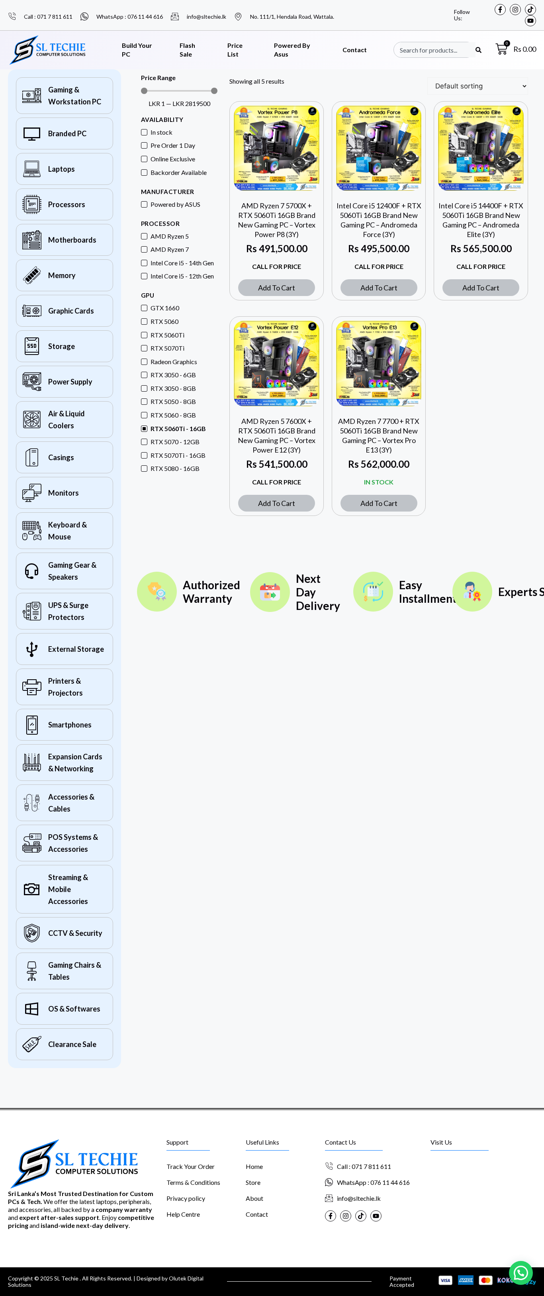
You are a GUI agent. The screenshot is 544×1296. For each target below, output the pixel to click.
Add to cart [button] (276, 287)
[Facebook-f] (500, 9)
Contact (354, 49)
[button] (521, 1273)
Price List (235, 50)
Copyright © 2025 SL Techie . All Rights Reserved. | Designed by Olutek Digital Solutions (106, 1281)
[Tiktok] (530, 9)
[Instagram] (515, 9)
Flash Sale (187, 50)
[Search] (478, 49)
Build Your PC (137, 50)
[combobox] (438, 49)
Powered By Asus (292, 50)
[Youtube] (530, 20)
